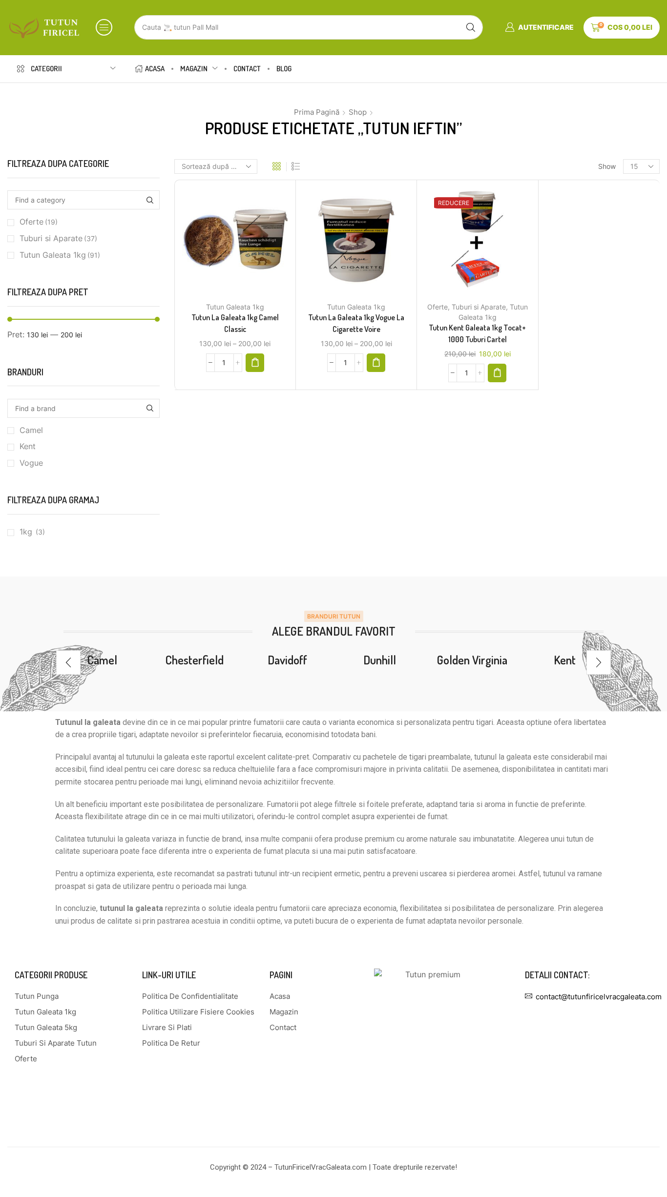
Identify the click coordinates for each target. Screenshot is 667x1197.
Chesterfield (195, 659)
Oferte (437, 307)
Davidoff (287, 659)
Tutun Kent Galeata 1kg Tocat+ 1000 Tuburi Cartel (477, 333)
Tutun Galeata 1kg (235, 307)
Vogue (31, 463)
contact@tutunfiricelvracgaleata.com (599, 996)
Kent (28, 446)
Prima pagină (316, 112)
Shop (358, 112)
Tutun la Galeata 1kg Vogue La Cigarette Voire (356, 323)
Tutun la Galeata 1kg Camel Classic (235, 323)
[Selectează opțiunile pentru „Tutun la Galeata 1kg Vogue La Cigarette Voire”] (376, 362)
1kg (26, 532)
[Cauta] (470, 27)
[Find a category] (150, 200)
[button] (104, 27)
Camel (31, 430)
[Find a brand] (150, 408)
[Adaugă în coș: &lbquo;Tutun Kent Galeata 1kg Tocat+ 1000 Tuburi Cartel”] (497, 373)
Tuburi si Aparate (479, 307)
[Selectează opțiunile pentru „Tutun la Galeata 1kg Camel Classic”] (255, 362)
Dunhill (379, 659)
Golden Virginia (472, 659)
